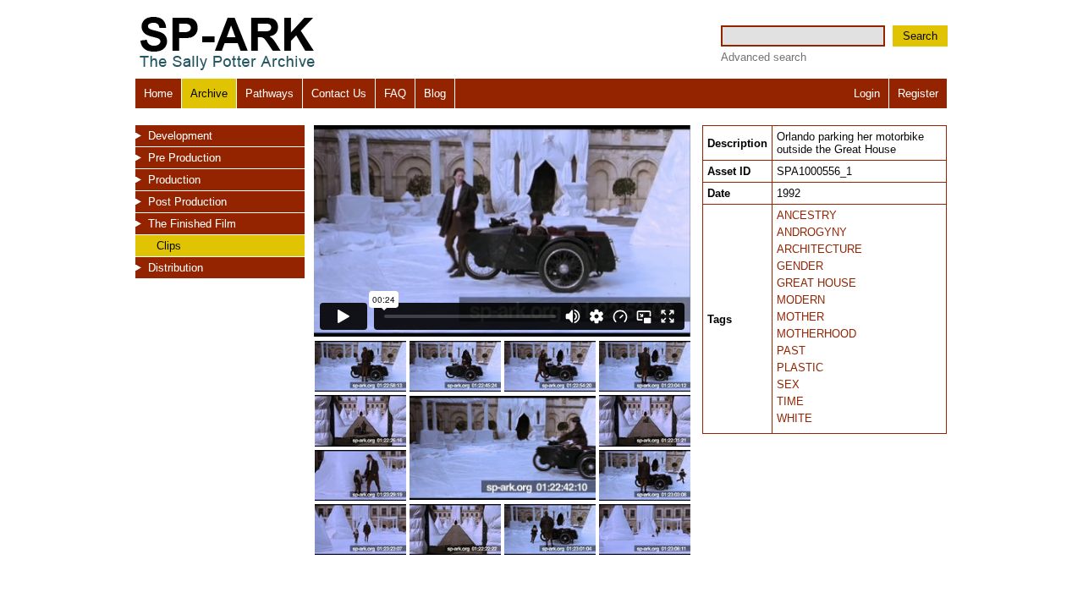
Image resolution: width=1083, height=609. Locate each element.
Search (920, 36)
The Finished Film (192, 223)
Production (174, 179)
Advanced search (763, 57)
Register (918, 93)
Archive (209, 93)
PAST (791, 350)
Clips (169, 245)
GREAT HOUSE (816, 283)
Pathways (269, 93)
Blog (435, 93)
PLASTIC (800, 367)
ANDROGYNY (812, 232)
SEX (788, 384)
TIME (790, 401)
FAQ (395, 93)
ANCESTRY (807, 215)
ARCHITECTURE (819, 249)
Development (180, 135)
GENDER (800, 266)
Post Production (187, 201)
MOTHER (800, 316)
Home (158, 93)
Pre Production (184, 157)
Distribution (175, 267)
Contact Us (338, 93)
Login (867, 93)
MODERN (801, 300)
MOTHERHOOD (816, 333)
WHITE (794, 418)
